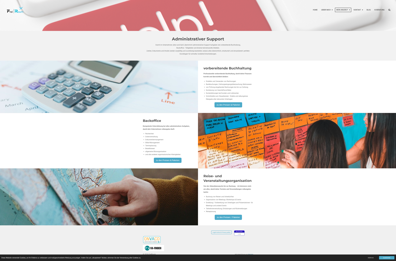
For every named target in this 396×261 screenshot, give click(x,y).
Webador (250, 254)
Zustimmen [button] (386, 258)
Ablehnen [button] (371, 258)
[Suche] (389, 10)
